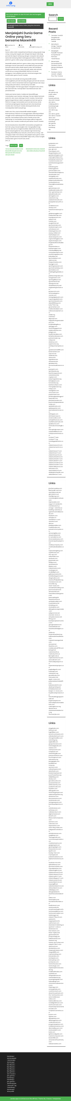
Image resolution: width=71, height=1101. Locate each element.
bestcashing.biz (54, 597)
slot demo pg (53, 110)
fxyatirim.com (53, 788)
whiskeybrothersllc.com (56, 472)
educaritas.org (53, 759)
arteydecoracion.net (55, 617)
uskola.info (52, 919)
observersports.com (55, 237)
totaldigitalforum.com (56, 1003)
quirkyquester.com (55, 408)
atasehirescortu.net (55, 285)
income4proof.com (55, 757)
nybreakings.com (54, 981)
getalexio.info (53, 363)
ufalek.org (52, 315)
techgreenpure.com (55, 802)
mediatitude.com (54, 527)
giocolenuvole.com (55, 781)
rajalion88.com (53, 742)
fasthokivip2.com (54, 235)
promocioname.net (55, 590)
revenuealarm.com (55, 1030)
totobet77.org (53, 439)
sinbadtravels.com (55, 194)
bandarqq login (53, 106)
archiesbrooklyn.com (55, 601)
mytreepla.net (53, 855)
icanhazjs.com (53, 671)
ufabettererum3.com (55, 445)
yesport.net (52, 219)
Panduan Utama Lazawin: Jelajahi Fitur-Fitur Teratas (57, 74)
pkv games (52, 123)
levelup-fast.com (54, 853)
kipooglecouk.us (54, 656)
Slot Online (21, 21)
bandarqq (52, 121)
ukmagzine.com (54, 196)
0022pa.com (53, 562)
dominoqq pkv (11, 1058)
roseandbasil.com (54, 626)
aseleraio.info (53, 355)
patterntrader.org (54, 338)
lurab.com (52, 1032)
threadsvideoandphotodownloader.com (56, 173)
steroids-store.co (54, 615)
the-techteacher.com (56, 995)
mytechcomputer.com (56, 1036)
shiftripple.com (53, 414)
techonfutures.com (55, 964)
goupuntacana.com (55, 744)
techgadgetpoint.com (56, 297)
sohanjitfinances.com (56, 420)
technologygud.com (55, 328)
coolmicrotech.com (55, 991)
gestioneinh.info (54, 935)
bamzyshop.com (54, 960)
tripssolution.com (54, 826)
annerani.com (53, 558)
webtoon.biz (53, 260)
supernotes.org (54, 344)
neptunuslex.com (54, 502)
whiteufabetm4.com (55, 888)
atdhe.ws (52, 632)
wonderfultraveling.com (56, 588)
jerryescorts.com (54, 291)
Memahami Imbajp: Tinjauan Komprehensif (56, 46)
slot (21, 145)
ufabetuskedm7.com (55, 461)
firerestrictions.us (54, 599)
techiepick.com (54, 958)
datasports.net (54, 283)
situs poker (10, 1091)
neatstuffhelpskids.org (56, 580)
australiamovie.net (55, 492)
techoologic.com (54, 966)
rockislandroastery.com (56, 1026)
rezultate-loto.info (55, 862)
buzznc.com (52, 1014)
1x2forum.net (53, 730)
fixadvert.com (53, 516)
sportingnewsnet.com (56, 266)
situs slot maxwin (54, 100)
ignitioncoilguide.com (55, 1034)
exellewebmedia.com (56, 190)
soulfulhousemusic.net (56, 422)
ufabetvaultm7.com (55, 876)
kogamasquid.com (55, 700)
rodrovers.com (53, 824)
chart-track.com (54, 586)
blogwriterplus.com (55, 153)
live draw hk (52, 108)
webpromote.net (54, 613)
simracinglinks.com (55, 533)
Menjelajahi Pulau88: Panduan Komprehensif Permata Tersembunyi (57, 55)
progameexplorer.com (56, 1024)
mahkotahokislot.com (56, 309)
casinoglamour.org (55, 706)
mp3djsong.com (54, 496)
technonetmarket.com (56, 913)
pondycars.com (54, 962)
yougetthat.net (54, 223)
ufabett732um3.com (55, 917)
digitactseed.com (54, 814)
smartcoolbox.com (55, 418)
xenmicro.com (53, 767)
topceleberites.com (55, 868)
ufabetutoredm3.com (56, 463)
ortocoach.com (54, 392)
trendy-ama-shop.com (56, 942)
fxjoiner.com (52, 1016)
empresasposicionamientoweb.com (56, 1008)
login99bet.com (54, 732)
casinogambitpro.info (56, 157)
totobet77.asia (53, 437)
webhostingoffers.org (56, 794)
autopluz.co (52, 517)
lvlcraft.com (52, 816)
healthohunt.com (54, 905)
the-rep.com (53, 554)
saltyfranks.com (54, 556)
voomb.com (52, 295)
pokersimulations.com (56, 857)
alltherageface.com (55, 1020)
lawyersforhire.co (54, 246)
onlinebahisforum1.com (56, 736)
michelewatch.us (54, 506)
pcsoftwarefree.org (55, 775)
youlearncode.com (55, 787)
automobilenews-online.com (54, 998)
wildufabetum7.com (55, 474)
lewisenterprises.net (55, 773)
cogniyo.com (53, 377)
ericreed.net (53, 644)
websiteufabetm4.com (56, 886)
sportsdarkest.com (55, 258)
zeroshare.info (53, 564)
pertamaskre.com (54, 171)
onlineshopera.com (55, 769)
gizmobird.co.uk (54, 494)
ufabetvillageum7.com (56, 878)
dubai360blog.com (55, 303)
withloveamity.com (55, 785)
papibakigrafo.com (55, 669)
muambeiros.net (54, 603)
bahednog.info (53, 167)
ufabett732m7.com (55, 944)
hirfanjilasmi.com (54, 381)
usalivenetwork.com (55, 178)
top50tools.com (54, 552)
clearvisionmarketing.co (56, 925)
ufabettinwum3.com (55, 455)
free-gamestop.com (55, 192)
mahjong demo (54, 104)
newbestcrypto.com (55, 227)
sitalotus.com (53, 342)
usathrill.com (53, 973)
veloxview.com (53, 468)
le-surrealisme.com (55, 537)
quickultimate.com (55, 406)
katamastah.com (54, 352)
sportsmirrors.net (54, 281)
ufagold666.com (54, 952)
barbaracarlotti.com (55, 685)
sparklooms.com (54, 424)
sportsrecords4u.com (56, 866)
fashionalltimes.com (55, 1001)
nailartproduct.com (55, 812)
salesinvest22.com (55, 938)
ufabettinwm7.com (55, 453)
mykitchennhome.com (56, 658)
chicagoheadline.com (56, 738)
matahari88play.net (55, 250)
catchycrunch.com (55, 750)
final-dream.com (54, 931)
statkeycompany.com (56, 545)
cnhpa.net (52, 340)
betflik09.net (53, 763)
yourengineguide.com (56, 979)
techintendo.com (54, 800)
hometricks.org (53, 383)
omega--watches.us (55, 508)
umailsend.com (54, 206)
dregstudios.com (54, 578)
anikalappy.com (54, 890)
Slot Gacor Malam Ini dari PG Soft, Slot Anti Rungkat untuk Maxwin (23, 15)
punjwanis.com (53, 143)
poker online (52, 94)
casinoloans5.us (54, 652)
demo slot (13, 145)
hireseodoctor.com (55, 849)
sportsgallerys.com (55, 280)
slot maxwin (11, 1074)
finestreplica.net (54, 899)
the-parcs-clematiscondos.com (55, 146)
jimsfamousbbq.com (55, 488)
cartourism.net (53, 677)
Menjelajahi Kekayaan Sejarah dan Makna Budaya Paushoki (35, 150)
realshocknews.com (55, 330)
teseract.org (53, 940)
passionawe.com (54, 394)
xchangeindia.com (54, 989)
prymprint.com (53, 369)
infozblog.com (53, 605)
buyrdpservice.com (55, 217)
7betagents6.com (54, 837)
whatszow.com (53, 796)
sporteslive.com (54, 270)
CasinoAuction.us (54, 654)
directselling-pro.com (56, 1028)
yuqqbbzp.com (53, 835)
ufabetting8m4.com (55, 870)
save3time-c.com (54, 519)
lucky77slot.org (53, 305)
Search (53, 15)
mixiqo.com (52, 389)
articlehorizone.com (55, 833)
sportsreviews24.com (55, 301)
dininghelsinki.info (54, 892)
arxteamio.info (53, 361)
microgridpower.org (55, 387)
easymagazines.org (55, 379)
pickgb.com (52, 332)
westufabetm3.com (55, 470)
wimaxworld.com (54, 591)
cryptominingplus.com (56, 239)
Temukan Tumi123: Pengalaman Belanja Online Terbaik (57, 38)
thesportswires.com (55, 262)
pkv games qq (53, 92)
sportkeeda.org (54, 371)
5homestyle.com (54, 714)
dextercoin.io (53, 708)
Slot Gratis (11, 21)
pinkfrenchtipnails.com (56, 276)
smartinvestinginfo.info (56, 909)
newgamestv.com (54, 278)
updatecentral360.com (56, 350)
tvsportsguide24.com (56, 299)
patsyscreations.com (55, 755)
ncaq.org (51, 765)
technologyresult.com (56, 792)
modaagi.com (53, 570)
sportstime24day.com (56, 268)
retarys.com (52, 207)
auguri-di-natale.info (55, 504)
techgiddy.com (53, 176)
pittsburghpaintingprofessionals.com (56, 397)
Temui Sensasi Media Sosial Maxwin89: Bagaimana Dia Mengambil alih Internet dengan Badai (14, 152)
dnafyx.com (52, 779)
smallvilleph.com (54, 572)
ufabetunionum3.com (56, 872)
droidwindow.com (54, 948)
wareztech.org (53, 198)
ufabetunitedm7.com (56, 459)
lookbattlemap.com (55, 215)
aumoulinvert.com (54, 660)
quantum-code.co (55, 927)
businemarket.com (55, 248)
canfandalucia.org (54, 977)
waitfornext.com (54, 923)
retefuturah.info (54, 907)
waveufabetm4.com (55, 882)
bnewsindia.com (54, 956)
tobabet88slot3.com (55, 431)
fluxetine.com (53, 646)
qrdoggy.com (53, 326)
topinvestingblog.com (56, 551)
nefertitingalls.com (55, 753)
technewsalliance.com (56, 911)
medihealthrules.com (55, 971)
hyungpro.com (53, 264)
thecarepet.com (54, 151)
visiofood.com (53, 946)
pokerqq (51, 96)
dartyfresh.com (54, 771)
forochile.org (53, 584)
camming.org (53, 740)
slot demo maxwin (55, 116)
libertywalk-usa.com (55, 490)
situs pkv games (54, 119)
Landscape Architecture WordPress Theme (27, 1099)
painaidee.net (53, 256)
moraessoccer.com (55, 582)
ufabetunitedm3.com (56, 457)
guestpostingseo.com (56, 155)
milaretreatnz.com (55, 568)
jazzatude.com (53, 560)
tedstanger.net (54, 915)
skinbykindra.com (54, 1018)
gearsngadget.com (55, 847)
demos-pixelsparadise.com (55, 524)
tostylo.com (52, 221)
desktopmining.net (55, 687)
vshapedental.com (55, 975)
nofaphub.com (53, 752)
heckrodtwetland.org (55, 634)
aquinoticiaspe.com (55, 241)
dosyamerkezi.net (54, 535)
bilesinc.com (53, 566)
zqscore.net (52, 354)
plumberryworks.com (55, 400)
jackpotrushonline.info (56, 180)
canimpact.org (53, 673)
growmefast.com (54, 307)
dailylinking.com (54, 777)
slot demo (52, 102)
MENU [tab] (50, 4)
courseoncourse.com (55, 161)
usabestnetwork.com (55, 200)
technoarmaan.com (55, 1005)
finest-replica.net (54, 933)
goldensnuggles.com (55, 213)
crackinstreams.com (55, 843)
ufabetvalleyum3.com (56, 466)
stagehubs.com (54, 728)
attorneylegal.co (54, 293)
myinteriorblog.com (55, 954)
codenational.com (55, 1022)
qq (49, 129)
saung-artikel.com (54, 233)
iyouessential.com (54, 783)
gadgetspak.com (54, 845)
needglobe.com (54, 390)
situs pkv (51, 90)
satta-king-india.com (55, 827)
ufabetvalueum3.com (56, 874)
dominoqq (11, 1060)
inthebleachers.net (55, 689)
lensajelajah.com (54, 761)
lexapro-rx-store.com (56, 691)
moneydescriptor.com (56, 252)
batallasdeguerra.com (56, 576)
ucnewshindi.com (54, 182)
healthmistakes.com (55, 334)
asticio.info (52, 357)
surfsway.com (53, 810)
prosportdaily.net (54, 936)
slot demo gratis (54, 114)
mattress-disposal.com (53, 317)
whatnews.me (53, 929)
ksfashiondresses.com (56, 336)
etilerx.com (52, 898)
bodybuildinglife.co (55, 324)
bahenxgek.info (53, 169)
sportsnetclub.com (55, 225)
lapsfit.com (52, 851)
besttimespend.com (55, 373)
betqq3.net (52, 650)
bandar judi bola (54, 98)
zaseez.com (53, 748)
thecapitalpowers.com (56, 429)
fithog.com (52, 619)
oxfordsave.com (54, 229)
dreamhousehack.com (56, 993)
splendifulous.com (54, 864)
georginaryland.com (55, 625)
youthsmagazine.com (56, 254)
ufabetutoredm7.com (56, 464)
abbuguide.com (54, 790)
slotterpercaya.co (54, 416)
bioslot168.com (53, 1038)
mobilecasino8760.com (56, 648)
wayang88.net (53, 884)
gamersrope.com (54, 188)
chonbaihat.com (54, 607)
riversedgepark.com (55, 746)
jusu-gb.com (53, 149)
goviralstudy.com (54, 675)
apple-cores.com (54, 679)
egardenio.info (53, 359)
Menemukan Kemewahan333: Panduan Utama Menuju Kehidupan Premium (57, 65)
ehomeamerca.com (55, 798)
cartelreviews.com (55, 808)
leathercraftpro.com (55, 385)
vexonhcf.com (53, 521)
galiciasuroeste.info (55, 574)
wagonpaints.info (54, 921)
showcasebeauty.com (56, 539)
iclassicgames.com (55, 231)
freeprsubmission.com (56, 950)
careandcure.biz (54, 375)
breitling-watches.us (55, 510)
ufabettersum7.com (55, 451)
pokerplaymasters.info (56, 159)
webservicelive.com (55, 1044)
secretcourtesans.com (56, 734)
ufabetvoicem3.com (55, 880)
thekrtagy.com (53, 987)
